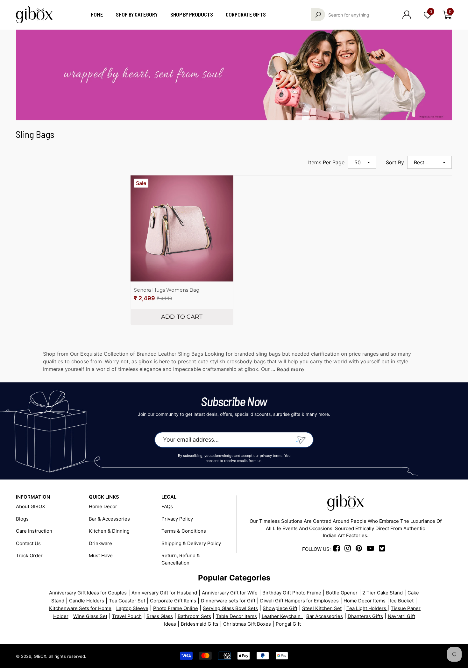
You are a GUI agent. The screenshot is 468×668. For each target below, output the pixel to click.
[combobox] (359, 14)
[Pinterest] (403, 656)
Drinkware (100, 543)
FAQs (167, 506)
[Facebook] (337, 549)
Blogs (22, 519)
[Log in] (406, 15)
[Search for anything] (350, 14)
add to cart (182, 316)
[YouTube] (425, 656)
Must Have (101, 555)
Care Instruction (34, 531)
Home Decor (103, 506)
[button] (447, 15)
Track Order (29, 555)
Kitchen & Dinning (109, 531)
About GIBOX (30, 506)
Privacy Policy (177, 519)
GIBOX (40, 656)
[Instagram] (349, 549)
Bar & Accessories (109, 519)
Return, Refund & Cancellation (180, 559)
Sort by (395, 162)
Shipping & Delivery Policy (191, 543)
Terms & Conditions (183, 531)
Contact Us (28, 543)
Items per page (326, 162)
